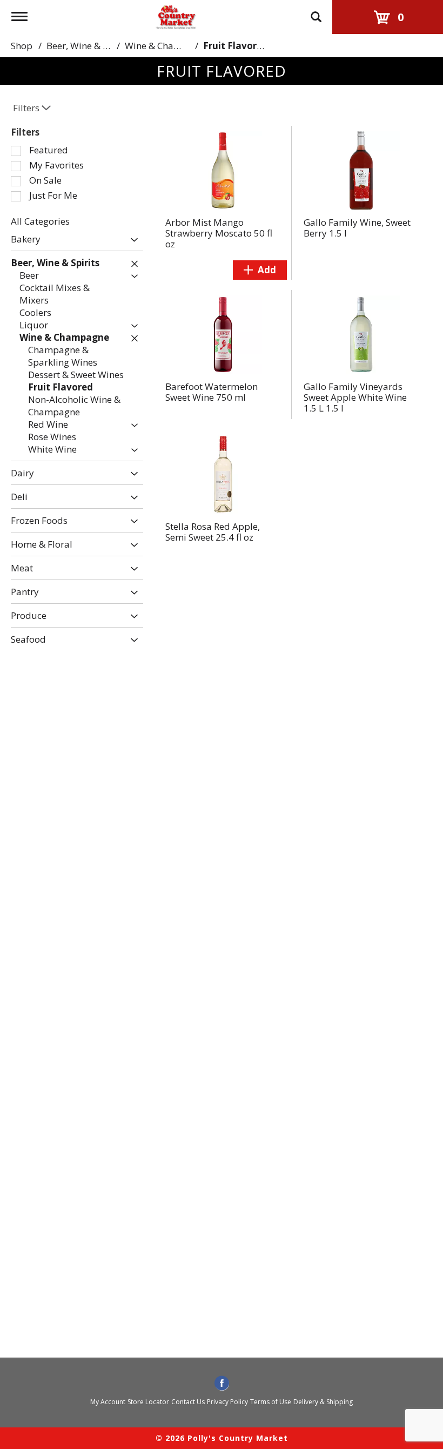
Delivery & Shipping (323, 1401)
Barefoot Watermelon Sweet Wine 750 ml (211, 391)
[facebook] (221, 1384)
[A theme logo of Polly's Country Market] (175, 15)
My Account (107, 1401)
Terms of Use (270, 1401)
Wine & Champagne (167, 45)
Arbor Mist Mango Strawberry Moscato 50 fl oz (218, 233)
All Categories (40, 221)
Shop (21, 45)
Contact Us (188, 1401)
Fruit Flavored (235, 45)
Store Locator (148, 1401)
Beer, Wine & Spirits (88, 45)
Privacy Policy (227, 1401)
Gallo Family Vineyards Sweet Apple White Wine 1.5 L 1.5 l (355, 397)
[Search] (316, 12)
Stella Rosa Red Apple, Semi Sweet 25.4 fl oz (212, 531)
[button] (131, 240)
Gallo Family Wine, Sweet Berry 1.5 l (357, 227)
